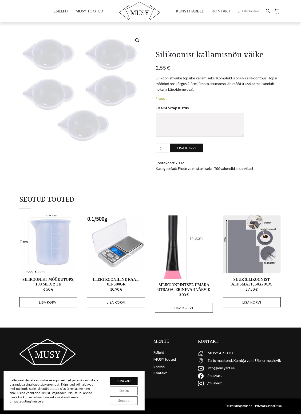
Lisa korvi (186, 148)
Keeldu (124, 391)
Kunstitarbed (190, 11)
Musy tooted (89, 11)
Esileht (61, 11)
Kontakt (221, 11)
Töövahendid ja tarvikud (233, 168)
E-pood (159, 366)
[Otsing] (267, 10)
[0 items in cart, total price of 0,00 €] (277, 11)
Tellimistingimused (238, 406)
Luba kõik (124, 381)
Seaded (123, 400)
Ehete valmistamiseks (195, 168)
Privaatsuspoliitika (268, 406)
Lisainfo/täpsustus (172, 107)
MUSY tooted (164, 359)
